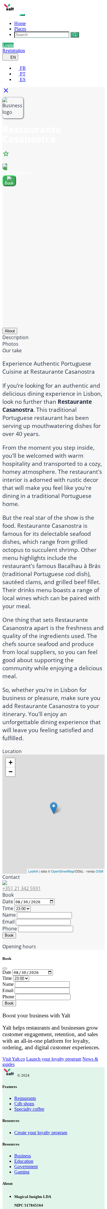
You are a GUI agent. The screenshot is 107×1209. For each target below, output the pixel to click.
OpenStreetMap (62, 871)
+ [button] (10, 762)
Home (20, 23)
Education (23, 1161)
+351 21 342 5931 (21, 888)
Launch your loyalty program (53, 1058)
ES (22, 79)
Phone (9, 928)
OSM (99, 871)
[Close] (4, 968)
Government (26, 1166)
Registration (13, 50)
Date (7, 901)
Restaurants (25, 1098)
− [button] (10, 771)
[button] (7, 92)
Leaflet (33, 871)
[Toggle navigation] (22, 15)
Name (9, 915)
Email (8, 921)
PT (22, 73)
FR (22, 68)
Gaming (21, 1171)
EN (12, 57)
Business (22, 1155)
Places (20, 28)
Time (7, 908)
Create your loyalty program (40, 1132)
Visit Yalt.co (13, 1058)
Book (9, 935)
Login (8, 45)
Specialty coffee (29, 1109)
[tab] (9, 331)
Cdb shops (24, 1103)
